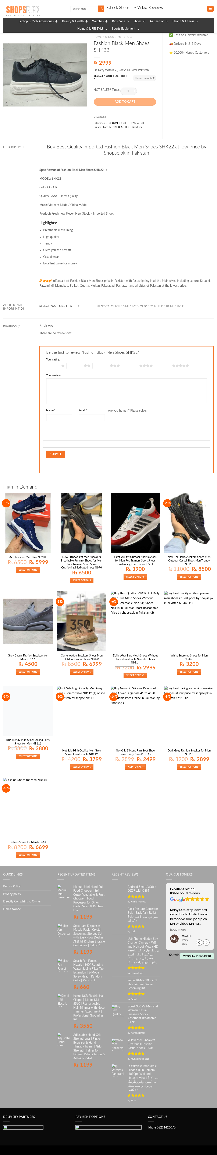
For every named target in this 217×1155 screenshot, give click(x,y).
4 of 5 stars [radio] (130, 365)
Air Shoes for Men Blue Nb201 (27, 557)
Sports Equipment (123, 28)
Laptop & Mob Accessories (36, 21)
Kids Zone (118, 21)
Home (98, 37)
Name (51, 410)
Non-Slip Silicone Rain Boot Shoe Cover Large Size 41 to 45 (135, 752)
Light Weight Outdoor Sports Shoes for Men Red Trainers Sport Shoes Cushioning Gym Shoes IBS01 (135, 560)
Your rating (53, 359)
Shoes (137, 21)
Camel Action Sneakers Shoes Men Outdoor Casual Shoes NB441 (82, 657)
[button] (206, 942)
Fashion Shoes (101, 127)
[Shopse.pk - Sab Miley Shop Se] (33, 11)
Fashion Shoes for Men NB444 (28, 842)
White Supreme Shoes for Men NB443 (189, 657)
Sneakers (137, 127)
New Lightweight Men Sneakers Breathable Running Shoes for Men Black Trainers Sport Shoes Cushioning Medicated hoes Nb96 (81, 562)
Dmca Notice (12, 909)
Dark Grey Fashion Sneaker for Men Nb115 (189, 752)
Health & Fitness (183, 21)
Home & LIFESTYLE (90, 28)
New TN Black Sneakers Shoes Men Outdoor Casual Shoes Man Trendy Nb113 (189, 560)
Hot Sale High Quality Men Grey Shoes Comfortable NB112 (81, 752)
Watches (98, 21)
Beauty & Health (73, 21)
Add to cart (125, 101)
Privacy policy (12, 894)
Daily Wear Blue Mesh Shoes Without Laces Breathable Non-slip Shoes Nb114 (135, 659)
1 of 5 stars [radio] (52, 365)
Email (83, 410)
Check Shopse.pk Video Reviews (135, 8)
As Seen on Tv (159, 21)
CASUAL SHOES (139, 123)
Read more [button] (178, 930)
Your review (53, 375)
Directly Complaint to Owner (22, 901)
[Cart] (210, 9)
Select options (28, 570)
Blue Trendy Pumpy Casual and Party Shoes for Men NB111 (28, 742)
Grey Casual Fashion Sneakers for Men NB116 (28, 657)
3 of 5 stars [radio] (101, 365)
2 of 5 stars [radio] (75, 365)
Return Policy (12, 886)
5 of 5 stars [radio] (163, 365)
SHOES (109, 37)
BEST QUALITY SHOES (118, 123)
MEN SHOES (125, 37)
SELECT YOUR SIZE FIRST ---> (112, 77)
